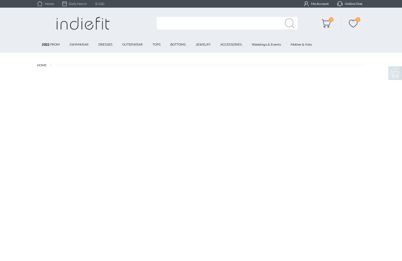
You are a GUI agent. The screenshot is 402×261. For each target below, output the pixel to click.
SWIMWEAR (79, 44)
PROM (51, 44)
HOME (41, 65)
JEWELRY (203, 44)
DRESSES (105, 44)
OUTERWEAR (132, 44)
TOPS (157, 44)
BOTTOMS (178, 44)
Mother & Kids (301, 44)
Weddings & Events (266, 44)
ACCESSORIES (231, 44)
